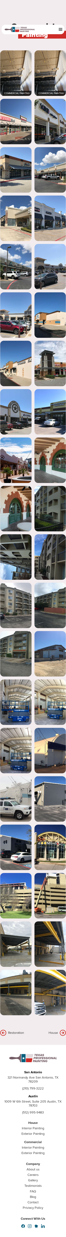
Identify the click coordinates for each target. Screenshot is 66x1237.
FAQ (33, 1191)
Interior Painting (33, 1128)
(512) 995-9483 (33, 1113)
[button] (60, 29)
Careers (32, 1174)
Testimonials (33, 1185)
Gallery (33, 1180)
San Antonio (33, 1072)
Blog (33, 1196)
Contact (32, 1202)
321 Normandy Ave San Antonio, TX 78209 (33, 1080)
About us (33, 1169)
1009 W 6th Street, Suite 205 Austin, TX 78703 (32, 1104)
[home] (22, 29)
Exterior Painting (33, 1133)
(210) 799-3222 (33, 1089)
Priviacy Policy (33, 1207)
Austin (33, 1096)
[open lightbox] (16, 73)
